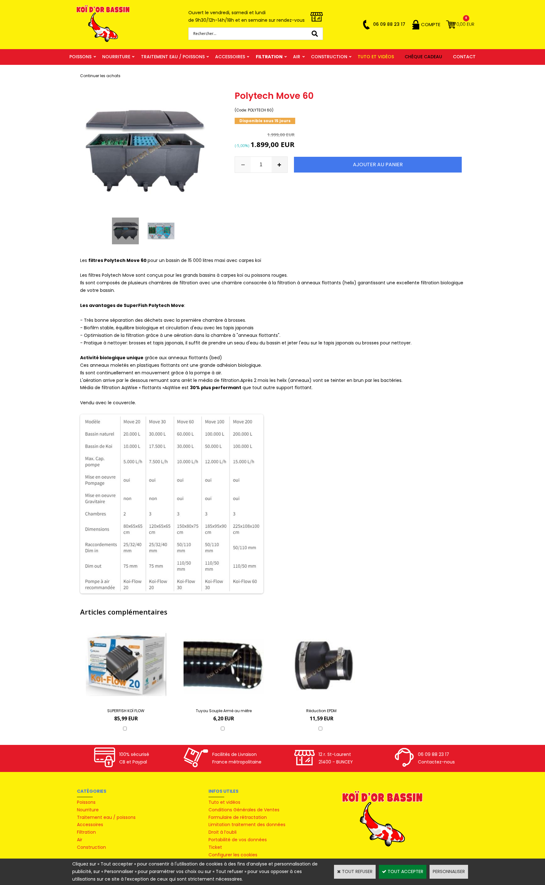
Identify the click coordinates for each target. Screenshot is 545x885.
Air (296, 57)
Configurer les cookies (232, 855)
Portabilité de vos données (237, 840)
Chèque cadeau (423, 57)
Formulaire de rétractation (237, 817)
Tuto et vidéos (376, 57)
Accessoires (230, 57)
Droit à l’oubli (222, 832)
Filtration (269, 57)
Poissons (80, 57)
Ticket (215, 847)
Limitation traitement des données (246, 824)
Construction (329, 57)
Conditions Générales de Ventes (243, 810)
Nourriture (116, 57)
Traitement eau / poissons (173, 57)
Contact (464, 57)
